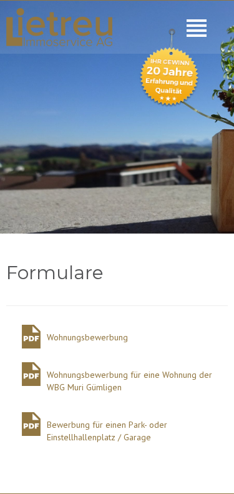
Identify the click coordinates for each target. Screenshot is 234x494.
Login (5, 5)
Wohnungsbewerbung (87, 337)
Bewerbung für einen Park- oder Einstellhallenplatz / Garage (107, 431)
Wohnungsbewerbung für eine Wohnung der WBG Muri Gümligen (129, 381)
